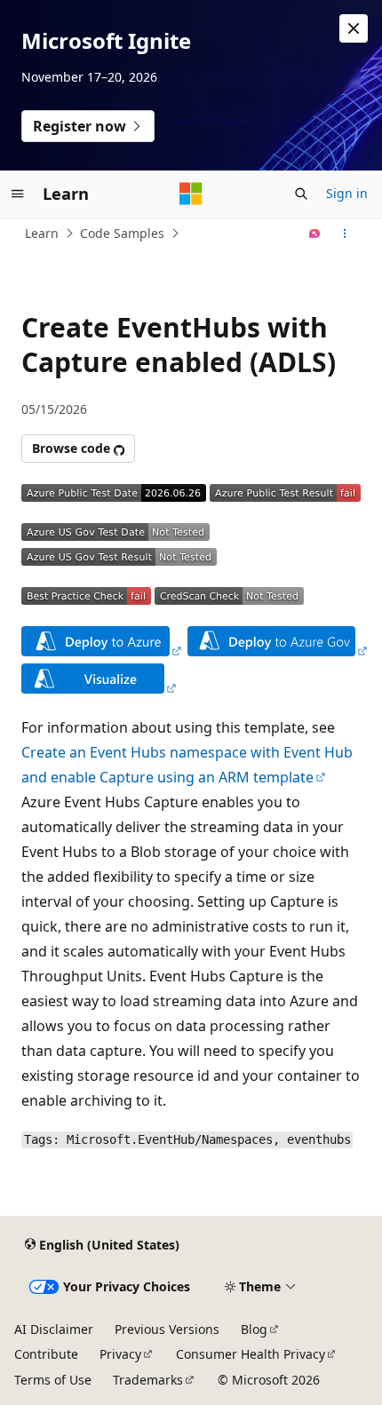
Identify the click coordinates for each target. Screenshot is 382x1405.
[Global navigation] (18, 194)
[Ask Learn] (315, 233)
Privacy (120, 1353)
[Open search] (301, 194)
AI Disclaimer (53, 1329)
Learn (42, 233)
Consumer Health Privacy (250, 1353)
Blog (254, 1329)
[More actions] (345, 233)
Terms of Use (53, 1379)
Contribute (46, 1353)
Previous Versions (167, 1329)
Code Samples (122, 233)
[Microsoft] (191, 193)
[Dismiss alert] (353, 28)
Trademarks (148, 1379)
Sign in (347, 193)
